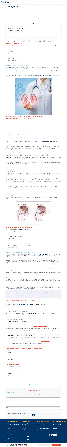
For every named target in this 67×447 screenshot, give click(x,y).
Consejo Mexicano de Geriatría (14, 361)
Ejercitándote (24, 427)
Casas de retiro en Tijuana (57, 427)
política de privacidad (20, 413)
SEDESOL (9, 352)
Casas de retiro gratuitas (57, 428)
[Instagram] (37, 438)
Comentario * (8, 396)
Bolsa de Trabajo (10, 428)
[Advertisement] (33, 14)
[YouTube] (37, 439)
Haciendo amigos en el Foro (27, 423)
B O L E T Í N (31, 441)
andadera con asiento (19, 338)
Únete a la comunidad (61, 1)
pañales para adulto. (50, 345)
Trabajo (46, 1)
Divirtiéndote (24, 429)
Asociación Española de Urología (14, 366)
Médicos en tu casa (11, 359)
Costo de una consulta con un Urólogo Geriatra (15, 32)
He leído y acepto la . (16, 413)
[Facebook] (37, 436)
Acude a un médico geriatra (42, 425)
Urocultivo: (10, 323)
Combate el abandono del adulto (43, 428)
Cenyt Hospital (11, 373)
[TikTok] (37, 434)
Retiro (42, 1)
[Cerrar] (66, 443)
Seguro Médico (9, 423)
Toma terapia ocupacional (42, 427)
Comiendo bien (25, 428)
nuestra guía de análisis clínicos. (40, 326)
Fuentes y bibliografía (10, 35)
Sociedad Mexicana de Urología (14, 368)
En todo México (55, 429)
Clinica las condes (11, 375)
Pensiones (38, 1)
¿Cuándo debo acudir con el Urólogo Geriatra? (15, 30)
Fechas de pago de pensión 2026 (13, 424)
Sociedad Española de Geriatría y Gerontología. (17, 371)
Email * (7, 410)
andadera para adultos (32, 338)
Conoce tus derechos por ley (42, 424)
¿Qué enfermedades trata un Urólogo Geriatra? (15, 28)
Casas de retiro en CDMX (57, 424)
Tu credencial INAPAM (11, 427)
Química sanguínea (12, 319)
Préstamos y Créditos (11, 425)
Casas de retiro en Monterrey (58, 423)
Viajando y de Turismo (26, 424)
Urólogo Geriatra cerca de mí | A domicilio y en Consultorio (17, 26)
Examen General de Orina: (13, 321)
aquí (25, 331)
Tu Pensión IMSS (10, 429)
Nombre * (8, 407)
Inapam (9, 350)
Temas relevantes (51, 1)
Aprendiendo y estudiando (27, 425)
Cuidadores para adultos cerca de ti (43, 423)
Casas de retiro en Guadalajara (58, 425)
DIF (8, 357)
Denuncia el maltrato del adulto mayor (44, 429)
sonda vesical (29, 343)
